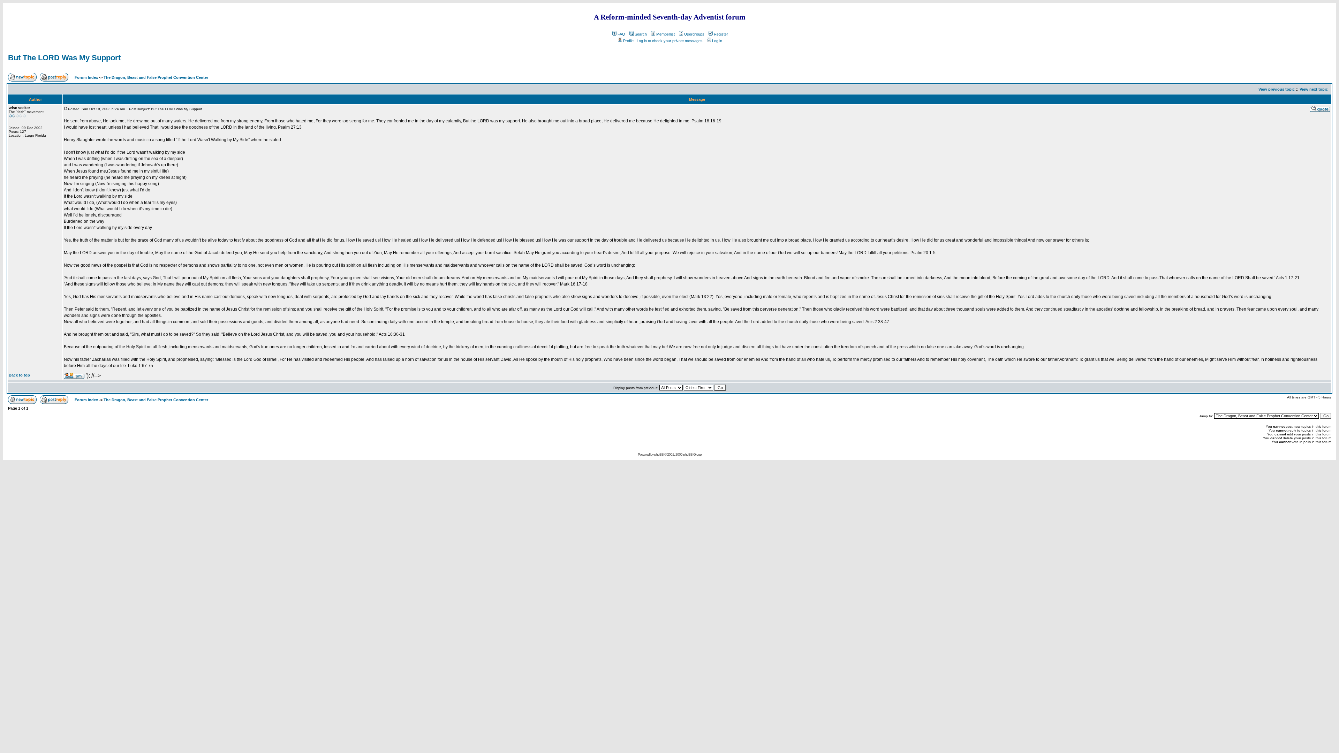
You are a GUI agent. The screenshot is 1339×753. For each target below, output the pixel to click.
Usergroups (694, 34)
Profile (628, 41)
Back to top (19, 375)
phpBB (659, 454)
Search (641, 34)
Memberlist (665, 34)
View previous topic (1276, 89)
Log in (717, 41)
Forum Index (86, 77)
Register (721, 34)
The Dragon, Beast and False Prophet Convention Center (156, 77)
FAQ (621, 34)
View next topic (1314, 89)
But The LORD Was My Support (64, 57)
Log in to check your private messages (670, 41)
